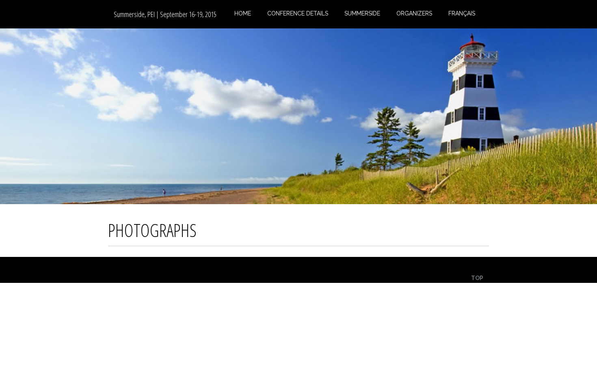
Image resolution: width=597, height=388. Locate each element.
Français (461, 13)
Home (242, 13)
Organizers (414, 13)
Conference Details (297, 13)
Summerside (362, 13)
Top (477, 278)
